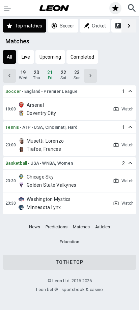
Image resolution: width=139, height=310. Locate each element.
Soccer (13, 91)
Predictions (56, 226)
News (34, 226)
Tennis (12, 127)
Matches (81, 226)
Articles (102, 226)
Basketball (16, 163)
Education (69, 241)
